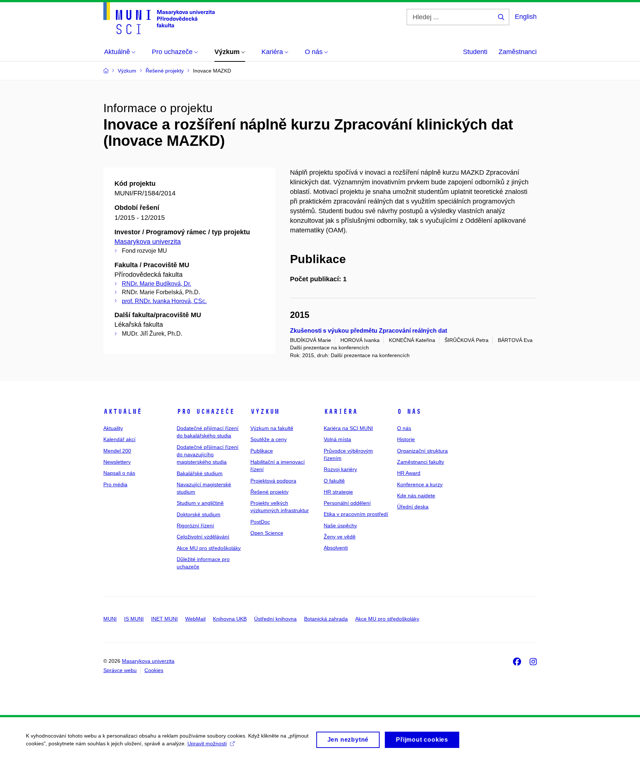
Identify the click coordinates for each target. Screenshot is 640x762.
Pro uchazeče (205, 411)
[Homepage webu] (159, 18)
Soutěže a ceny (268, 439)
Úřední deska (413, 507)
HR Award (408, 473)
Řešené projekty (269, 492)
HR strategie (338, 492)
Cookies (153, 670)
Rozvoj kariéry (340, 469)
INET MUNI (164, 619)
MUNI (110, 619)
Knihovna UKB (230, 619)
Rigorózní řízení (195, 525)
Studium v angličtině (200, 503)
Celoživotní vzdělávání (203, 537)
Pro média (115, 484)
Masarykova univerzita (147, 241)
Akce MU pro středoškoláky (209, 548)
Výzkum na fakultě (271, 428)
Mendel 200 (117, 451)
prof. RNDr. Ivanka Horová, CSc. (164, 301)
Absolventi (336, 548)
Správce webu (120, 670)
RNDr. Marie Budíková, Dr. (156, 284)
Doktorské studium (198, 514)
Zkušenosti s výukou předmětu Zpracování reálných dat (368, 331)
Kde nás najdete (416, 496)
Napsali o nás (119, 473)
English (526, 16)
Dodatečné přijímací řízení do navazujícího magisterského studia (208, 454)
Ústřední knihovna (275, 619)
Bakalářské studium (200, 473)
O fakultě (334, 481)
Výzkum (264, 411)
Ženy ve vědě (340, 537)
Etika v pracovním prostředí (356, 514)
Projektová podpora (273, 481)
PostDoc (260, 522)
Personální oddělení (347, 503)
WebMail (195, 619)
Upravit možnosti (207, 743)
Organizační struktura (422, 451)
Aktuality (113, 428)
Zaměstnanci (518, 52)
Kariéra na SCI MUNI (348, 428)
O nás (409, 411)
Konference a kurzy (420, 484)
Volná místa (337, 439)
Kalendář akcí (119, 439)
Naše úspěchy (340, 525)
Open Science (266, 533)
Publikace (261, 451)
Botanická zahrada (326, 619)
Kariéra (340, 411)
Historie (406, 439)
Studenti (475, 52)
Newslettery (117, 462)
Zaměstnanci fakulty (420, 462)
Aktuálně (122, 411)
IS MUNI (134, 619)
